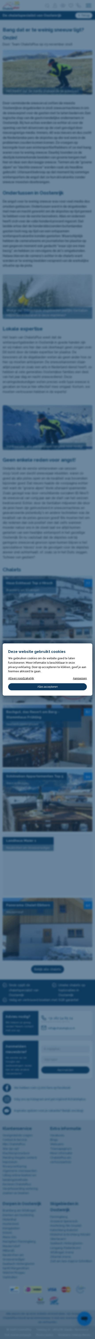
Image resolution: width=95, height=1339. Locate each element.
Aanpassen (80, 678)
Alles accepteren (47, 686)
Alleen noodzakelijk (21, 678)
